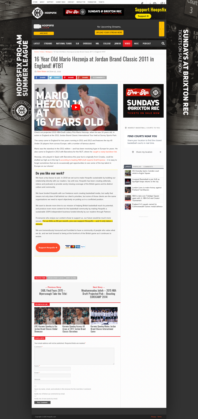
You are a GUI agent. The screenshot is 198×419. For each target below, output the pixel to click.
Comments (148, 167)
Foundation (92, 2)
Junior (118, 43)
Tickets (101, 2)
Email (37, 373)
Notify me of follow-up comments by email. (49, 394)
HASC (136, 43)
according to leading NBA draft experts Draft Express (82, 160)
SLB (77, 43)
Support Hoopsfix (47, 247)
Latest (37, 43)
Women (37, 50)
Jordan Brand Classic (56, 278)
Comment (38, 347)
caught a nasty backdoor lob (105, 152)
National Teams (64, 43)
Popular (137, 167)
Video (127, 43)
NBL (97, 43)
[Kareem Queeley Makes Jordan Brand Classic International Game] (104, 324)
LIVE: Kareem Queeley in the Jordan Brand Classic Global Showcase (45, 329)
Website (37, 379)
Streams (48, 43)
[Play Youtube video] (76, 107)
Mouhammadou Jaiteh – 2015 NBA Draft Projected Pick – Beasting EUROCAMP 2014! (98, 293)
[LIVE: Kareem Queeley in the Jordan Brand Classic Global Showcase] (47, 324)
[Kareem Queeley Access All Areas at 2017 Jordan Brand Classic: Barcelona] (75, 324)
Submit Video (60, 2)
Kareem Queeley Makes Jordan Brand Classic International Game (103, 329)
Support (50, 2)
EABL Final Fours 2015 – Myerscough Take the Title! (53, 292)
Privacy (153, 417)
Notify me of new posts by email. (46, 399)
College (107, 43)
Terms (159, 417)
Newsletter (81, 2)
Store (35, 2)
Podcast (147, 43)
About (42, 2)
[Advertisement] (83, 266)
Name (37, 366)
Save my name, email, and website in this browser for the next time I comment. (62, 389)
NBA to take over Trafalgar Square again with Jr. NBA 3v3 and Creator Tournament (145, 198)
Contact (71, 2)
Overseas (87, 43)
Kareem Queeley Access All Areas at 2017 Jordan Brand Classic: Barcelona (74, 329)
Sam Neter (41, 71)
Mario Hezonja (71, 278)
